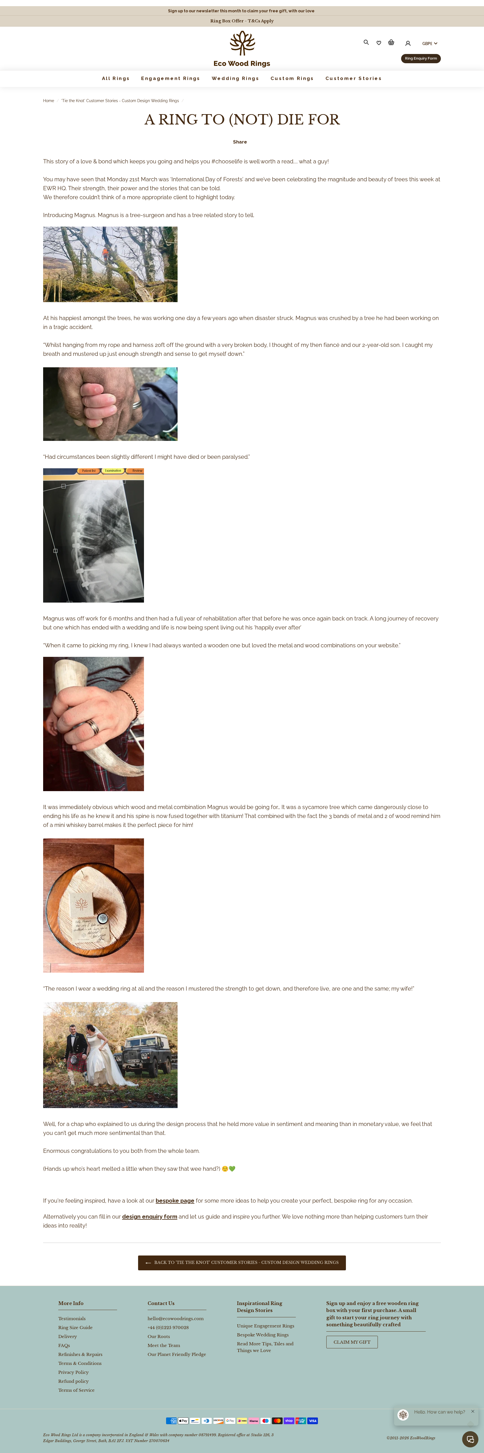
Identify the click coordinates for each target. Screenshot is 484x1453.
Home (48, 100)
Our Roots (159, 1336)
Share (240, 142)
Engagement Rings (170, 78)
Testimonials (72, 1318)
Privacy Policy (73, 1372)
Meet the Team (164, 1345)
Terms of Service (76, 1390)
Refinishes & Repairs (80, 1354)
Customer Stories (353, 78)
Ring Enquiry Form (421, 58)
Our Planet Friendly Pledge (177, 1354)
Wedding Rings (235, 78)
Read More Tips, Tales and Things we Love (265, 1347)
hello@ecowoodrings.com (176, 1318)
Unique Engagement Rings (265, 1326)
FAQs (64, 1345)
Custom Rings (292, 78)
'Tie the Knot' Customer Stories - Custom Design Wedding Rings (120, 100)
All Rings (116, 78)
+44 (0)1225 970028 (168, 1327)
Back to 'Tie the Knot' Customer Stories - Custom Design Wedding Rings (246, 1262)
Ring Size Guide (75, 1327)
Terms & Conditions (80, 1363)
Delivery (67, 1336)
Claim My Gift (352, 1342)
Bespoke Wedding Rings (263, 1334)
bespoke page (175, 1200)
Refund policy (73, 1381)
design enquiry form (149, 1216)
